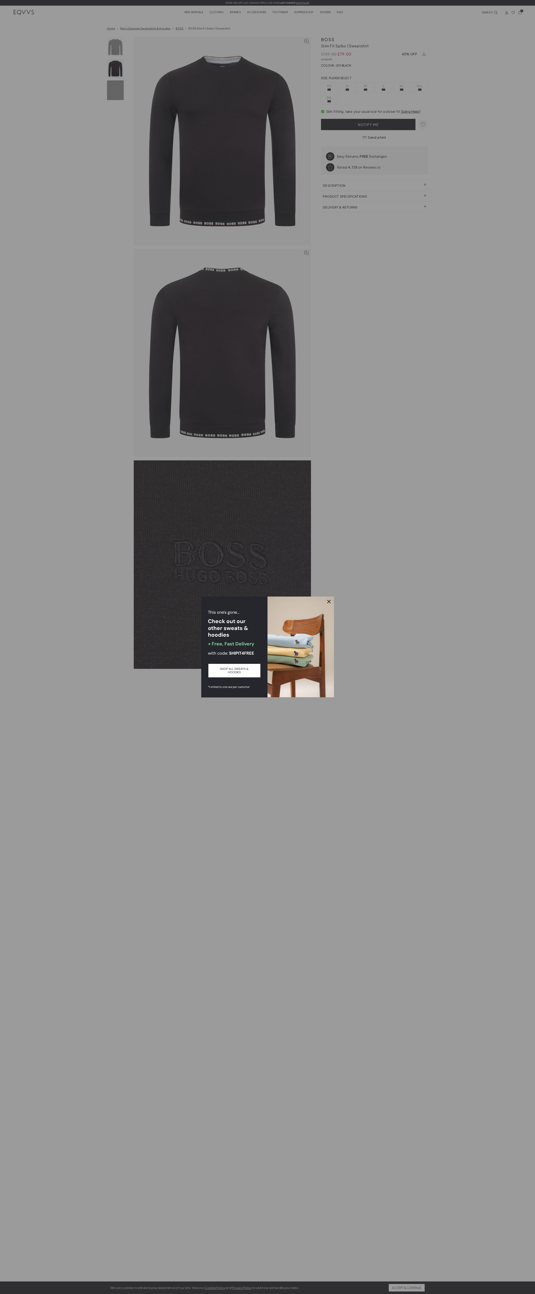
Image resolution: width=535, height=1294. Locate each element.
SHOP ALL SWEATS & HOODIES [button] (234, 670)
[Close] (329, 602)
